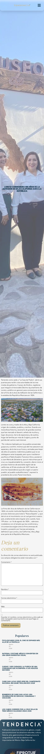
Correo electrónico (9, 598)
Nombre (5, 589)
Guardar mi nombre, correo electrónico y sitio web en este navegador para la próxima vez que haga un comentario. (22, 618)
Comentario (6, 562)
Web (3, 606)
